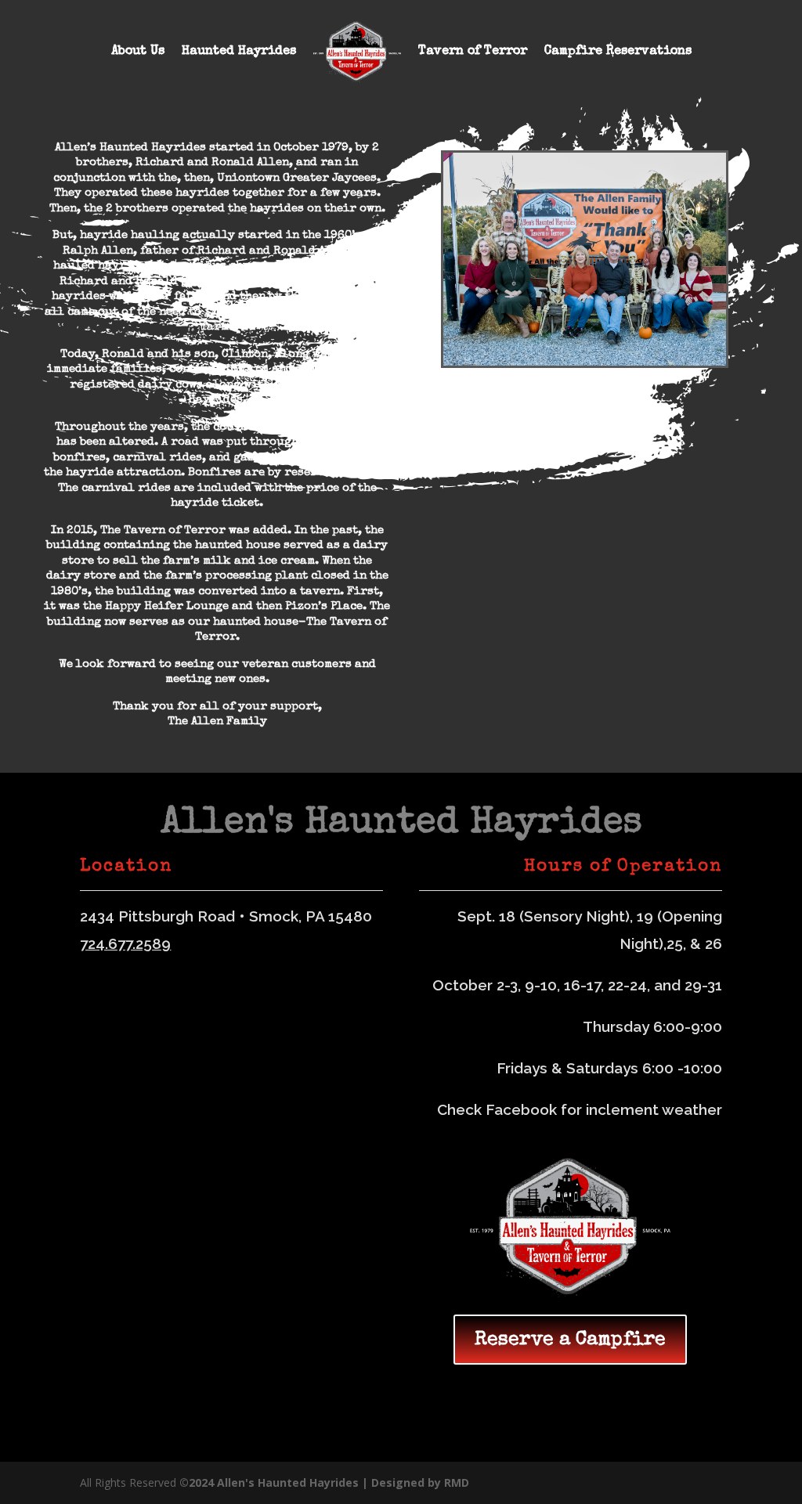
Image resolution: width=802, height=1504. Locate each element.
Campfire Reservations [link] (618, 51)
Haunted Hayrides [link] (239, 51)
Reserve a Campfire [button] (570, 1340)
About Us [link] (137, 51)
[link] (357, 52)
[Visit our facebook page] (714, 1483)
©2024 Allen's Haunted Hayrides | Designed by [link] (311, 1482)
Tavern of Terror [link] (472, 51)
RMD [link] (456, 1482)
